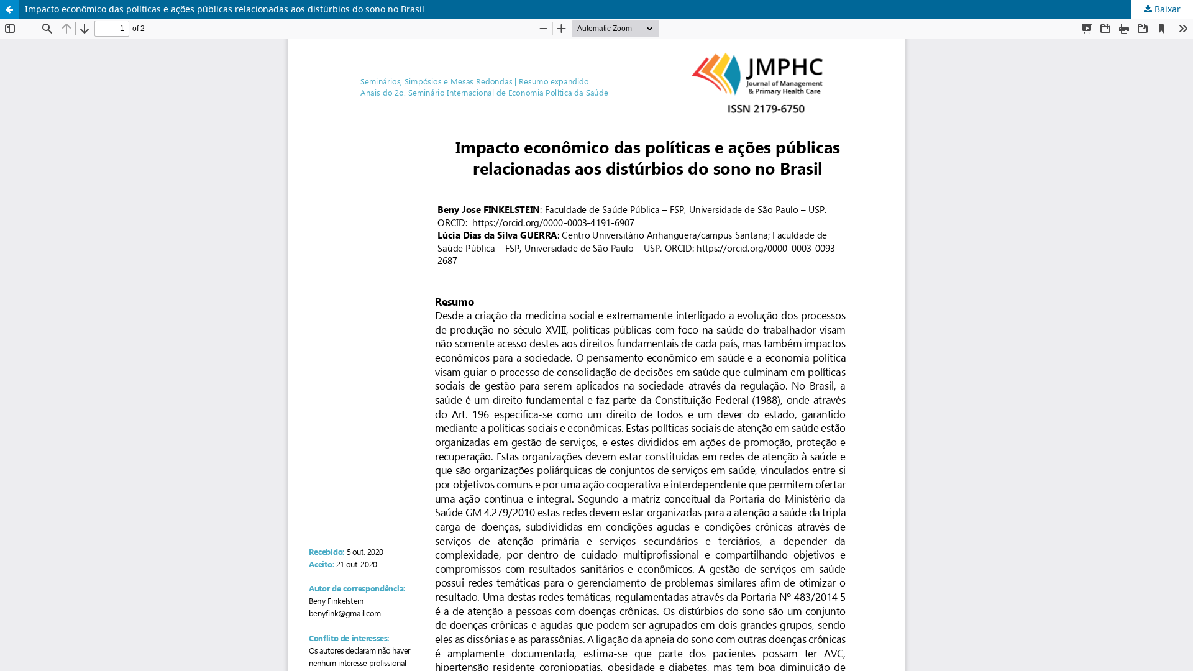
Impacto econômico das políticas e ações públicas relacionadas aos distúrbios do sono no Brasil (224, 9)
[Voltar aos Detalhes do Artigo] (9, 9)
